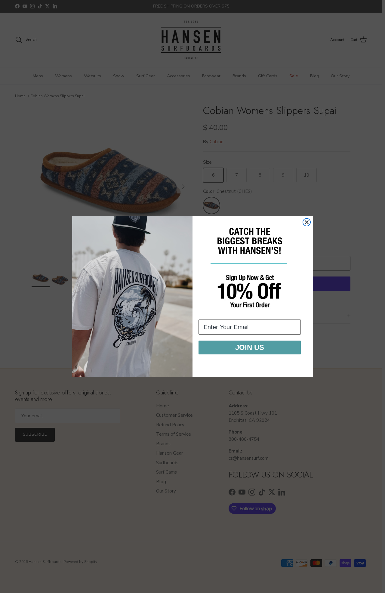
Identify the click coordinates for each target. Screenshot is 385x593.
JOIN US (249, 347)
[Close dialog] (306, 222)
